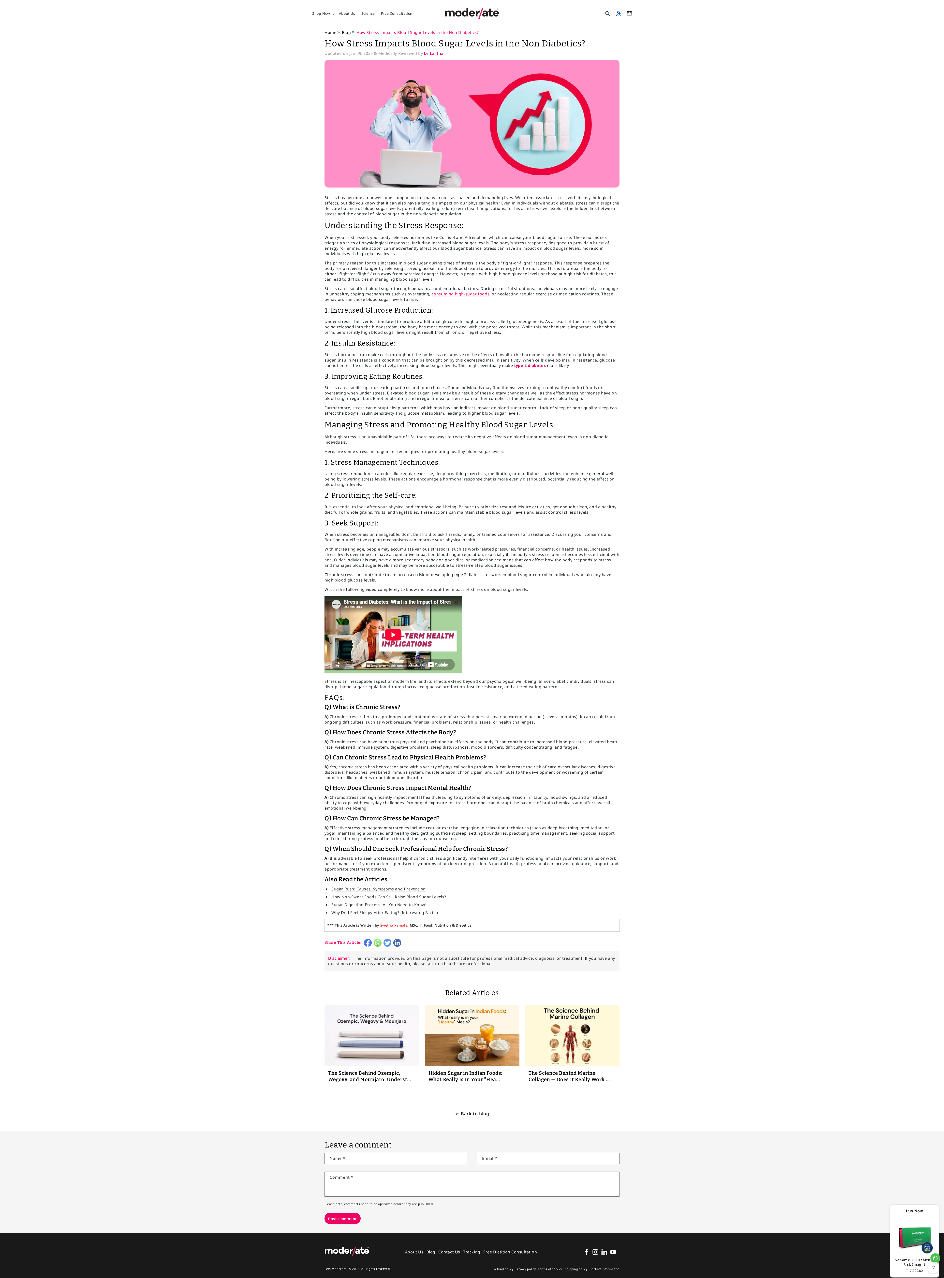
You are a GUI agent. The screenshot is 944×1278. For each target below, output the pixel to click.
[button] (607, 13)
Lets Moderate (335, 1269)
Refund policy (503, 1269)
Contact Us (449, 1252)
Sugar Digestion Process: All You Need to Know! (379, 904)
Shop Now (321, 13)
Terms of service (550, 1269)
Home (330, 32)
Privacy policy (526, 1269)
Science (368, 13)
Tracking (471, 1252)
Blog (346, 32)
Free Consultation (397, 13)
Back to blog (475, 1113)
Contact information (605, 1269)
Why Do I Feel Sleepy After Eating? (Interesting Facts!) (384, 912)
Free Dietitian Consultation (510, 1252)
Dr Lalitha (433, 53)
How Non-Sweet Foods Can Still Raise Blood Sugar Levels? (388, 897)
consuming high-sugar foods (461, 294)
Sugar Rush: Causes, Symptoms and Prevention (378, 889)
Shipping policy (576, 1269)
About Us (347, 13)
